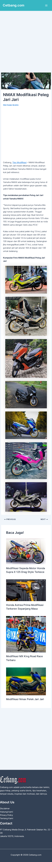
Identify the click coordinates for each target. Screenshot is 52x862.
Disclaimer (5, 808)
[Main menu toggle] (46, 5)
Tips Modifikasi (19, 162)
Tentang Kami (6, 818)
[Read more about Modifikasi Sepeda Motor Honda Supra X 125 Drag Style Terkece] (26, 551)
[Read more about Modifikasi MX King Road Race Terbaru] (26, 634)
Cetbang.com (13, 5)
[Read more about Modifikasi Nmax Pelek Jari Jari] (26, 681)
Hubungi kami (6, 812)
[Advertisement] (26, 45)
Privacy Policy (6, 815)
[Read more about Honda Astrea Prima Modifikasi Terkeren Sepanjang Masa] (26, 590)
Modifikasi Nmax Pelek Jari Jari (25, 699)
